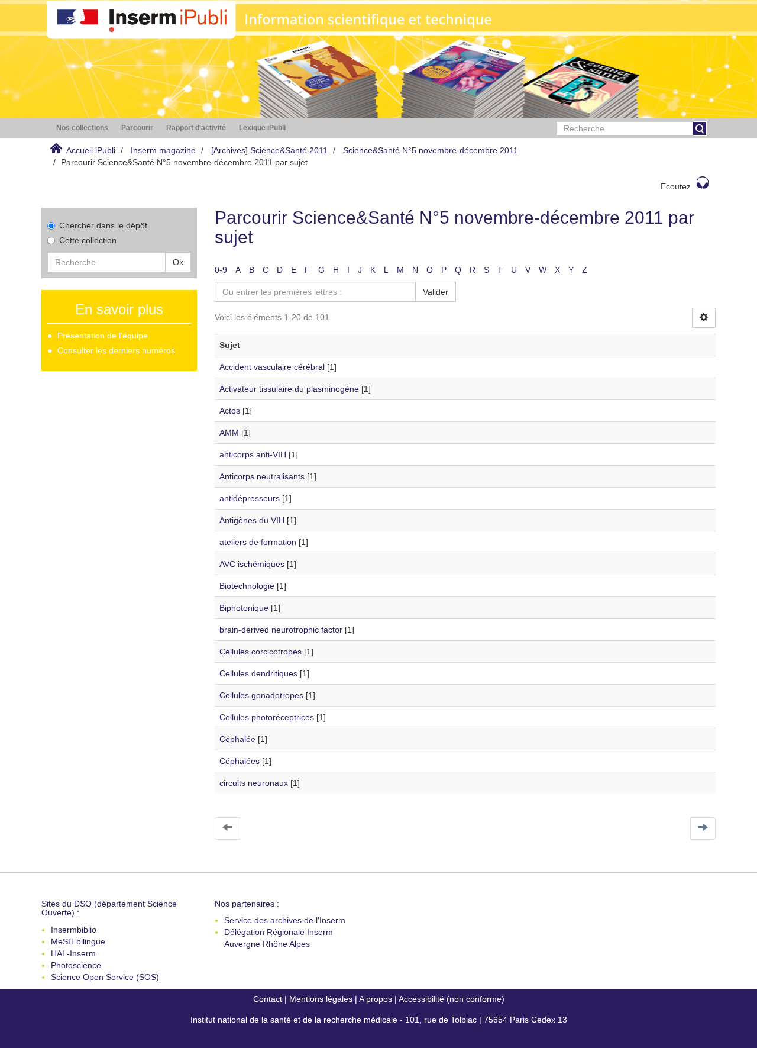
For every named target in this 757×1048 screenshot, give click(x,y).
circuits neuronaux (253, 783)
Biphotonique (243, 607)
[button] (82, 128)
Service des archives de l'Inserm (284, 920)
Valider (435, 291)
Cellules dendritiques (258, 673)
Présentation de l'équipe (102, 335)
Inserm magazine (163, 150)
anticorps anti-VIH (252, 454)
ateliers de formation (257, 542)
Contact (267, 999)
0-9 (221, 270)
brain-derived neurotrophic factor (280, 629)
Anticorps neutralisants (262, 476)
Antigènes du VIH (251, 520)
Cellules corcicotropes (260, 651)
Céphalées (239, 761)
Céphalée (237, 739)
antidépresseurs (249, 498)
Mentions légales (320, 999)
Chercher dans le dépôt (103, 225)
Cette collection (88, 240)
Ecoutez (676, 186)
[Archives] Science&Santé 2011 (269, 150)
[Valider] (700, 128)
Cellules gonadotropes (261, 695)
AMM (229, 432)
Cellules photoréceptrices (266, 717)
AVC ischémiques (251, 564)
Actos (229, 410)
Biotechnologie (246, 586)
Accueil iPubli (90, 150)
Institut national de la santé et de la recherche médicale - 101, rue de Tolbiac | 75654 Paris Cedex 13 (378, 1019)
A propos (375, 999)
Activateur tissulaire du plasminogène (289, 389)
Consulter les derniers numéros (116, 350)
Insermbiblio (73, 929)
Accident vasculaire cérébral (272, 367)
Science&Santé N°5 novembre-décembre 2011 (430, 150)
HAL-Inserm (73, 953)
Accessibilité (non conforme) (451, 999)
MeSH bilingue (78, 941)
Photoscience (76, 965)
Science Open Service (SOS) (105, 977)
